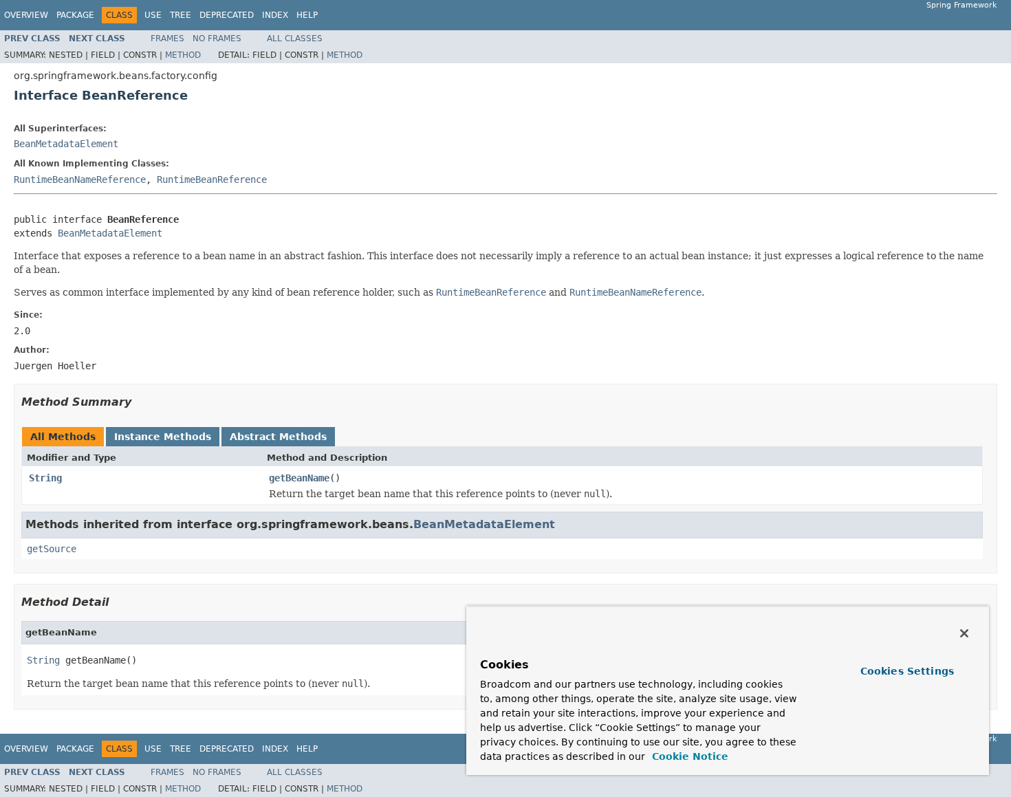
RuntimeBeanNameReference (80, 179)
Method (183, 55)
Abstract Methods (278, 436)
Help (307, 15)
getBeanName (299, 477)
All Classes (295, 38)
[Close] (964, 633)
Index (275, 15)
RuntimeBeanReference (212, 179)
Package (75, 15)
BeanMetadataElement (66, 143)
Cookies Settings (907, 671)
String (45, 477)
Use (153, 15)
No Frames (217, 38)
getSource (51, 548)
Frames (167, 38)
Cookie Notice (688, 756)
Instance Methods (162, 436)
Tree (180, 15)
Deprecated (226, 15)
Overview (26, 15)
